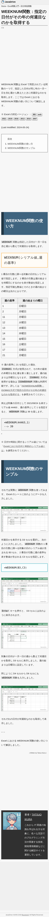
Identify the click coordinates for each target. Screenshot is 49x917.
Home (3, 6)
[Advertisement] (24, 53)
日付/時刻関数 (26, 6)
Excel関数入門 (13, 6)
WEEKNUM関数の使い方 (20, 144)
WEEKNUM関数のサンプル (21, 148)
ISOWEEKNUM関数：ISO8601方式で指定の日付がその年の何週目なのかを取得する (23, 390)
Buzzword (25, 915)
